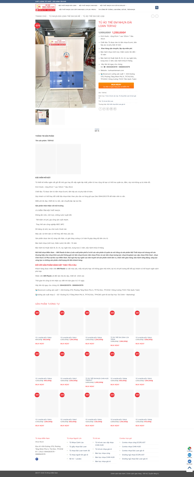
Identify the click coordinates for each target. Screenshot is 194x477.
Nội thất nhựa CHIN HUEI (88, 5)
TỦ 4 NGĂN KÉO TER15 (144, 378)
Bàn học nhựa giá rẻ (103, 461)
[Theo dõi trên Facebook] (36, 459)
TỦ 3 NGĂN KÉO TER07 (68, 419)
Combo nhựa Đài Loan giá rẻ (133, 451)
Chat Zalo (189, 457)
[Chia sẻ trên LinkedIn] (111, 109)
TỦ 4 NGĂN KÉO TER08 (119, 378)
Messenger (189, 463)
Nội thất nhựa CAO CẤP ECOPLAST (112, 5)
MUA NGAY (39, 344)
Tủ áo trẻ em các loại (93, 16)
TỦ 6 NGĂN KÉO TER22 (144, 337)
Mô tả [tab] (97, 131)
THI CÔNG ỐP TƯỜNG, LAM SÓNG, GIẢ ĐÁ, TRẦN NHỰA (116, 9)
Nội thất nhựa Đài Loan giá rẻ (116, 104)
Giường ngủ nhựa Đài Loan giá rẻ (134, 459)
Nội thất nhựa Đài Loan (67, 5)
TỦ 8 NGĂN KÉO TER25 (119, 419)
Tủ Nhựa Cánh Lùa (76, 442)
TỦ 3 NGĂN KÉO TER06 (144, 419)
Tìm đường (189, 451)
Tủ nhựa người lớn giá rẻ (78, 455)
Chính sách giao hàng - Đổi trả (137, 473)
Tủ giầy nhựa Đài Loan (77, 447)
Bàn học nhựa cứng (102, 453)
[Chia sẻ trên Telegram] (115, 109)
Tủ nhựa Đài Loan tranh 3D (79, 451)
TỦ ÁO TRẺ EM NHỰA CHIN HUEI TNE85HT (97, 379)
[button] (156, 7)
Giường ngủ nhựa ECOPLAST (133, 455)
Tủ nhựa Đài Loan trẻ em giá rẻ (64, 16)
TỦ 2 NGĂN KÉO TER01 (43, 337)
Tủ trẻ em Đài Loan (107, 101)
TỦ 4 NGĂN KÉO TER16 (93, 419)
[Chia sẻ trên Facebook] (100, 109)
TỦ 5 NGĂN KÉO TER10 (43, 419)
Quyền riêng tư (153, 473)
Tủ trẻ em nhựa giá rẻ (103, 449)
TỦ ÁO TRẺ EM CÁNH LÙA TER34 (120, 338)
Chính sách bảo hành (118, 473)
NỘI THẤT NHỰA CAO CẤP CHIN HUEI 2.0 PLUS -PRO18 (77, 9)
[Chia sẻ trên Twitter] (104, 109)
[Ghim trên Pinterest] (107, 109)
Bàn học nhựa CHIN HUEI (105, 457)
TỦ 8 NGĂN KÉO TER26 (93, 337)
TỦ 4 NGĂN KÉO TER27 (68, 378)
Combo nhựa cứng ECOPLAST (133, 442)
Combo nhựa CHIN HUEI (131, 447)
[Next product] (152, 16)
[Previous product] (156, 16)
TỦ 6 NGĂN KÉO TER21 (68, 337)
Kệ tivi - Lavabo (75, 459)
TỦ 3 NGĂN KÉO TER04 (43, 378)
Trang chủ (40, 16)
